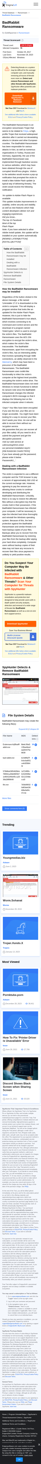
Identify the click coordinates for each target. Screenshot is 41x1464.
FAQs (26, 1186)
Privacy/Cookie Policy (24, 117)
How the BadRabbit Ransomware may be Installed (16, 255)
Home (4, 1414)
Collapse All (34, 729)
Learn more (28, 1455)
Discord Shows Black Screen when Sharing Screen (17, 1087)
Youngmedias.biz (14, 857)
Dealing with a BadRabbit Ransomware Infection (17, 265)
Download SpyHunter (17, 624)
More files (6, 798)
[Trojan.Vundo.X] (20, 928)
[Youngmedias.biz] (20, 843)
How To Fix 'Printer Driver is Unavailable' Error (19, 1039)
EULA (10, 117)
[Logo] (9, 4)
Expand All (23, 729)
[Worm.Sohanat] (20, 885)
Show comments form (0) (15, 809)
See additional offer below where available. (20, 114)
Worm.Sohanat (12, 900)
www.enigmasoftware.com (20, 1296)
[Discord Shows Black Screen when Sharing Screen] (20, 1068)
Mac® (22, 111)
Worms (6, 905)
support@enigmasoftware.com (12, 1323)
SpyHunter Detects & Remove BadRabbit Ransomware (13, 275)
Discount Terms (10, 1231)
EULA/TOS (18, 1229)
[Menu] (36, 4)
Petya (25, 131)
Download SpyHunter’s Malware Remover (17, 98)
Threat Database (8, 13)
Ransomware (22, 13)
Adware (6, 863)
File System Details (12, 282)
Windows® (31, 108)
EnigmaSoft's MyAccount (16, 1326)
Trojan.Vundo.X (13, 943)
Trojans (6, 948)
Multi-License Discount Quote (15, 636)
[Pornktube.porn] (20, 980)
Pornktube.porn (13, 994)
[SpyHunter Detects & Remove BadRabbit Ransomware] (20, 704)
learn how (13, 1234)
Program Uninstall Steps (18, 1414)
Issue (5, 1046)
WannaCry (7, 362)
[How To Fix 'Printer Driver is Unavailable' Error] (20, 1022)
